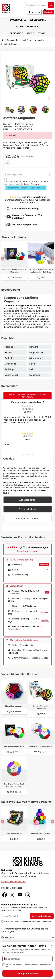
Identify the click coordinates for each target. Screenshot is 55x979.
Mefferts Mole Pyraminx (40, 834)
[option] (14, 262)
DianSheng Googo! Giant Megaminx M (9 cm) (14, 785)
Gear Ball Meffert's (14, 834)
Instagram (28, 894)
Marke (6, 124)
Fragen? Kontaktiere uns (13, 881)
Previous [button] (2, 258)
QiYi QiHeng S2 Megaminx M (40, 746)
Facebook (4, 894)
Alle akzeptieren (27, 499)
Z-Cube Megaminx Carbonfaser (40, 707)
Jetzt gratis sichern (41, 916)
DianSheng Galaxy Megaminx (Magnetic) (14, 270)
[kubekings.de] (6, 8)
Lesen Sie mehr (31, 184)
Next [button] (52, 258)
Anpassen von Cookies (27, 518)
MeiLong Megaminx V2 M (14, 746)
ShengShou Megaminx (14, 706)
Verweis (7, 126)
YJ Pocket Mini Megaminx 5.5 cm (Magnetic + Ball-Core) (41, 270)
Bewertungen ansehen (28, 551)
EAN (5, 129)
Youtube (20, 894)
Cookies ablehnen (27, 509)
